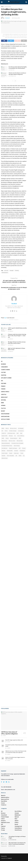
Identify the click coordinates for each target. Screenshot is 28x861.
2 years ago (11, 345)
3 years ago (11, 351)
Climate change (8, 6)
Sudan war (16, 453)
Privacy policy (4, 856)
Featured (3, 383)
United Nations (5, 416)
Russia (23, 448)
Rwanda (3, 450)
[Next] (15, 81)
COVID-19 (4, 433)
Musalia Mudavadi (6, 443)
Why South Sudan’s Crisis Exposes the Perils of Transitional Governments (17, 843)
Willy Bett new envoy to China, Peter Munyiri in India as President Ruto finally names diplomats (15, 751)
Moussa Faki (19, 440)
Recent (3, 411)
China (6, 430)
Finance (3, 386)
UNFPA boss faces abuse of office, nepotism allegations (9, 733)
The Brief (7, 18)
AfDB (3, 428)
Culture (3, 372)
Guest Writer (4, 801)
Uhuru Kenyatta (10, 455)
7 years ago (11, 331)
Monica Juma (12, 440)
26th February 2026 (16, 18)
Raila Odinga (17, 445)
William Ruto (4, 458)
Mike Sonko (4, 440)
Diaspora (3, 375)
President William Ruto (7, 445)
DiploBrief (10, 858)
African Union (13, 428)
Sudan (10, 453)
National (3, 400)
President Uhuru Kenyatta (17, 443)
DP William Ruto (11, 433)
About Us (3, 795)
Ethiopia (11, 435)
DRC (18, 433)
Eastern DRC (4, 435)
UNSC (20, 455)
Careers (3, 803)
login (5, 317)
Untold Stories (5, 419)
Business (3, 364)
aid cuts (6, 270)
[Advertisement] (14, 522)
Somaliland (22, 450)
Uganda (3, 455)
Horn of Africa (5, 391)
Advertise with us (5, 797)
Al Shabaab (20, 428)
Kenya (7, 438)
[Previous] (13, 81)
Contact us (3, 804)
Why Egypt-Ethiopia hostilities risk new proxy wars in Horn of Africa (16, 342)
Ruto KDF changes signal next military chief (14, 740)
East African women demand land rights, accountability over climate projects (18, 67)
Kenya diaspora (13, 438)
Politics (3, 408)
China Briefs (4, 367)
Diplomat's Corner (6, 377)
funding (17, 270)
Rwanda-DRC (9, 450)
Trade (21, 453)
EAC (2, 380)
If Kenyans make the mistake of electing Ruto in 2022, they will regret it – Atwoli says (17, 336)
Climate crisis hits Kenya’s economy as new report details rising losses (17, 73)
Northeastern (5, 272)
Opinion (3, 405)
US (23, 455)
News (2, 402)
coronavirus (20, 430)
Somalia (16, 450)
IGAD (3, 438)
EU (15, 435)
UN (16, 455)
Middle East (4, 397)
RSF (20, 448)
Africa (7, 428)
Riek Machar (4, 448)
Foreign (3, 389)
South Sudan (4, 453)
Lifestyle (3, 394)
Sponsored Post (5, 799)
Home (2, 6)
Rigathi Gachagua (13, 448)
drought (11, 270)
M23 (20, 438)
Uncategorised (5, 413)
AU (1, 361)
